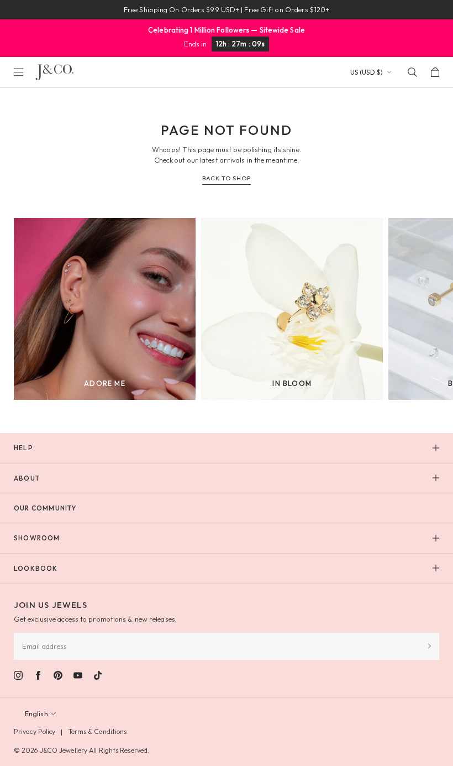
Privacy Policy (34, 731)
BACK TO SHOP (226, 178)
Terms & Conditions (98, 731)
